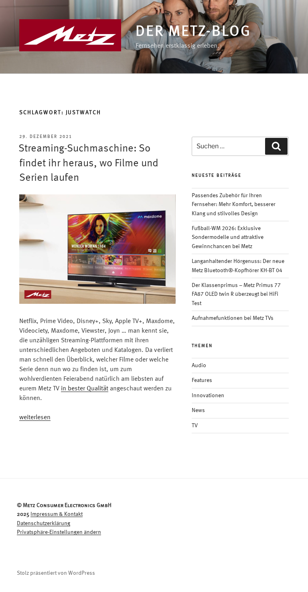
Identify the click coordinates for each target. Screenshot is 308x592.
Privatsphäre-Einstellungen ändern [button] (59, 532)
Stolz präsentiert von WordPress (56, 573)
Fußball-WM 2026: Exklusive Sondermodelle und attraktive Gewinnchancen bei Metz (227, 237)
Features (202, 380)
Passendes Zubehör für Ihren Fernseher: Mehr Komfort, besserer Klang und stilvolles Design (234, 204)
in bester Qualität (84, 389)
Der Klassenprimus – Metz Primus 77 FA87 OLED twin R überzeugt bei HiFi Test (236, 294)
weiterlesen (35, 417)
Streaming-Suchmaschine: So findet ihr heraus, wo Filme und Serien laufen (88, 163)
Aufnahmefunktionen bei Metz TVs (233, 318)
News (198, 410)
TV (195, 425)
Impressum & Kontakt (56, 514)
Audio (199, 365)
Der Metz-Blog (193, 32)
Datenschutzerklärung (43, 523)
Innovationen (208, 395)
